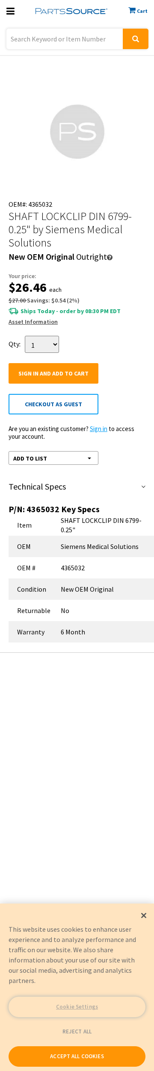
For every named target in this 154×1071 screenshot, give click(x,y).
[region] (77, 987)
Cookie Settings (77, 1006)
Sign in (98, 429)
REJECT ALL (77, 1031)
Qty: (15, 344)
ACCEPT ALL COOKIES (77, 1056)
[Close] (143, 915)
